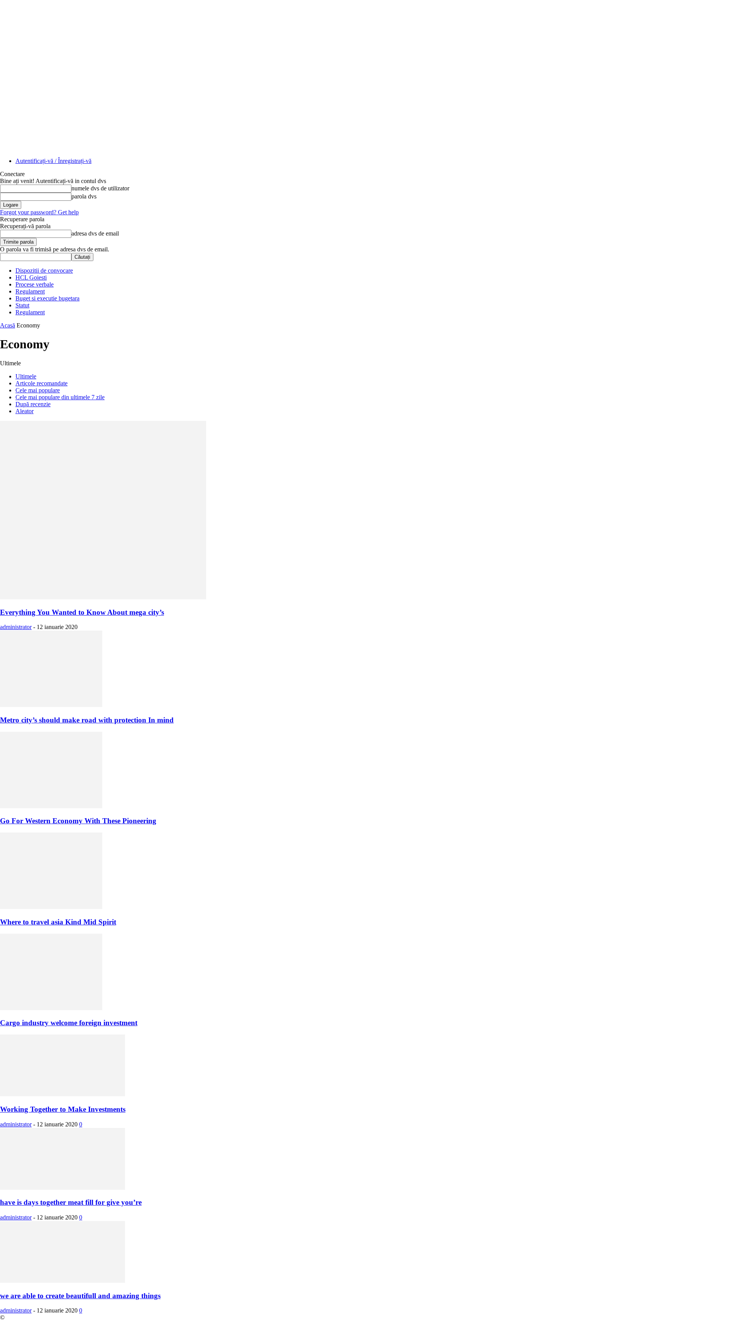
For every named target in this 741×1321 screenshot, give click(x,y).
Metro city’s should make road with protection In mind (87, 720)
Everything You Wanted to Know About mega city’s (82, 612)
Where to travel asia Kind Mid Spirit (58, 922)
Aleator (24, 411)
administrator (16, 627)
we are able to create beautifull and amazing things (80, 1296)
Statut (22, 305)
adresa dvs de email (95, 233)
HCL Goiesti (31, 277)
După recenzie (33, 404)
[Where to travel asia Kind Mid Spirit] (51, 907)
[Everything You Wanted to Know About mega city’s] (103, 597)
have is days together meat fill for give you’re (71, 1202)
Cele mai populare (37, 390)
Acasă (7, 325)
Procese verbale (34, 284)
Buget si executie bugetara (47, 298)
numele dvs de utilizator (100, 188)
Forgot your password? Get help (39, 212)
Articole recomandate (41, 383)
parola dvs (83, 196)
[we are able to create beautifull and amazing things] (62, 1280)
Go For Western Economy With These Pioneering (78, 821)
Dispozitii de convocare (44, 270)
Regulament (30, 291)
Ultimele (25, 376)
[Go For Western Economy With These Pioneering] (51, 806)
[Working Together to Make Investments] (62, 1094)
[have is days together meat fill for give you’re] (62, 1187)
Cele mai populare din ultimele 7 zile (60, 397)
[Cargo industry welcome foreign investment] (51, 1008)
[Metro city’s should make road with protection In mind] (51, 705)
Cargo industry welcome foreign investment (68, 1023)
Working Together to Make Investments (62, 1109)
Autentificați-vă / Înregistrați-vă (53, 161)
